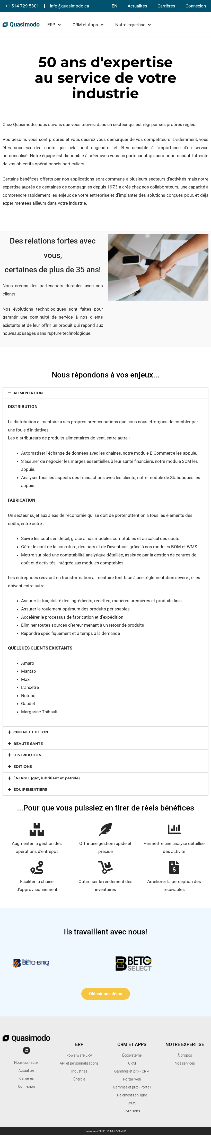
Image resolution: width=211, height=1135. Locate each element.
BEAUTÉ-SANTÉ (28, 744)
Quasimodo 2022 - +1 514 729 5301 (106, 1131)
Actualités (137, 5)
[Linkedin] (26, 1050)
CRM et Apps (85, 24)
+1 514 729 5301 (22, 5)
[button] (105, 393)
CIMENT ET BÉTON (30, 732)
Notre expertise (130, 24)
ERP (51, 24)
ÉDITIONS (22, 766)
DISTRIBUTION (27, 755)
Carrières (166, 5)
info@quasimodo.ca (69, 5)
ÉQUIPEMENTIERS (30, 789)
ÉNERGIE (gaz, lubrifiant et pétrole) (46, 778)
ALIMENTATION (28, 393)
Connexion (196, 5)
